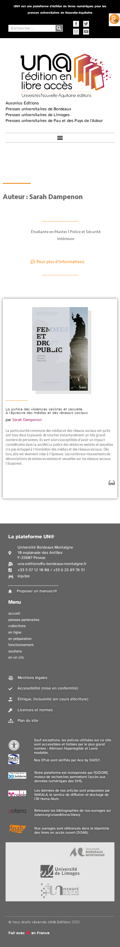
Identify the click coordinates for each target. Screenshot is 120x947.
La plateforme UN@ (31, 537)
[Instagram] (76, 32)
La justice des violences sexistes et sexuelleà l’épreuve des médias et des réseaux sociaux (47, 411)
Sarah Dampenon (27, 419)
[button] (60, 137)
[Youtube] (86, 32)
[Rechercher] (59, 28)
